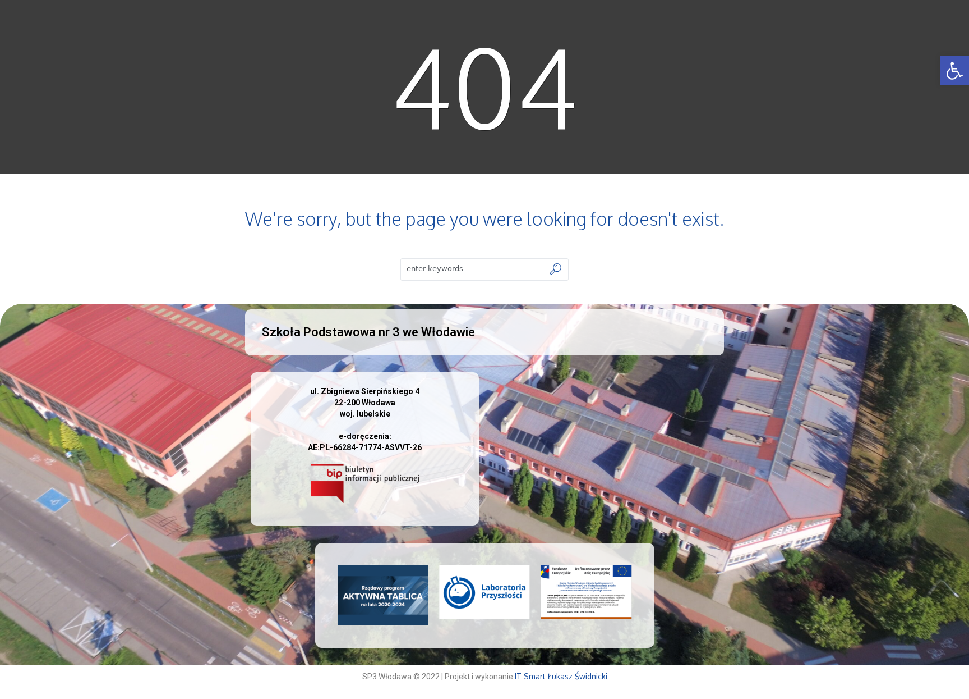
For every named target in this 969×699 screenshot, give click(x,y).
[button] (954, 70)
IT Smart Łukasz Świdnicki (561, 676)
